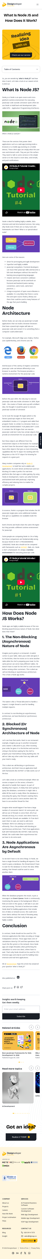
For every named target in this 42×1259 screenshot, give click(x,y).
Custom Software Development (27, 1210)
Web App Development (29, 1214)
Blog (4, 1232)
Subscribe (21, 1016)
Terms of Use (24, 1248)
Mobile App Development (30, 1218)
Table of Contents (12, 69)
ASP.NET (24, 547)
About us (5, 1203)
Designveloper (12, 964)
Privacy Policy (35, 1248)
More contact (28, 1241)
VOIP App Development (29, 1222)
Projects (5, 1206)
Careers (5, 1210)
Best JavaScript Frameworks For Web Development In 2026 (16, 1054)
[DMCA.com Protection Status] (7, 1165)
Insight (4, 1236)
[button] (31, 1027)
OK (4, 3)
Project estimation (9, 1217)
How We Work (7, 1214)
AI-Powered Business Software (29, 1204)
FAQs (4, 1221)
